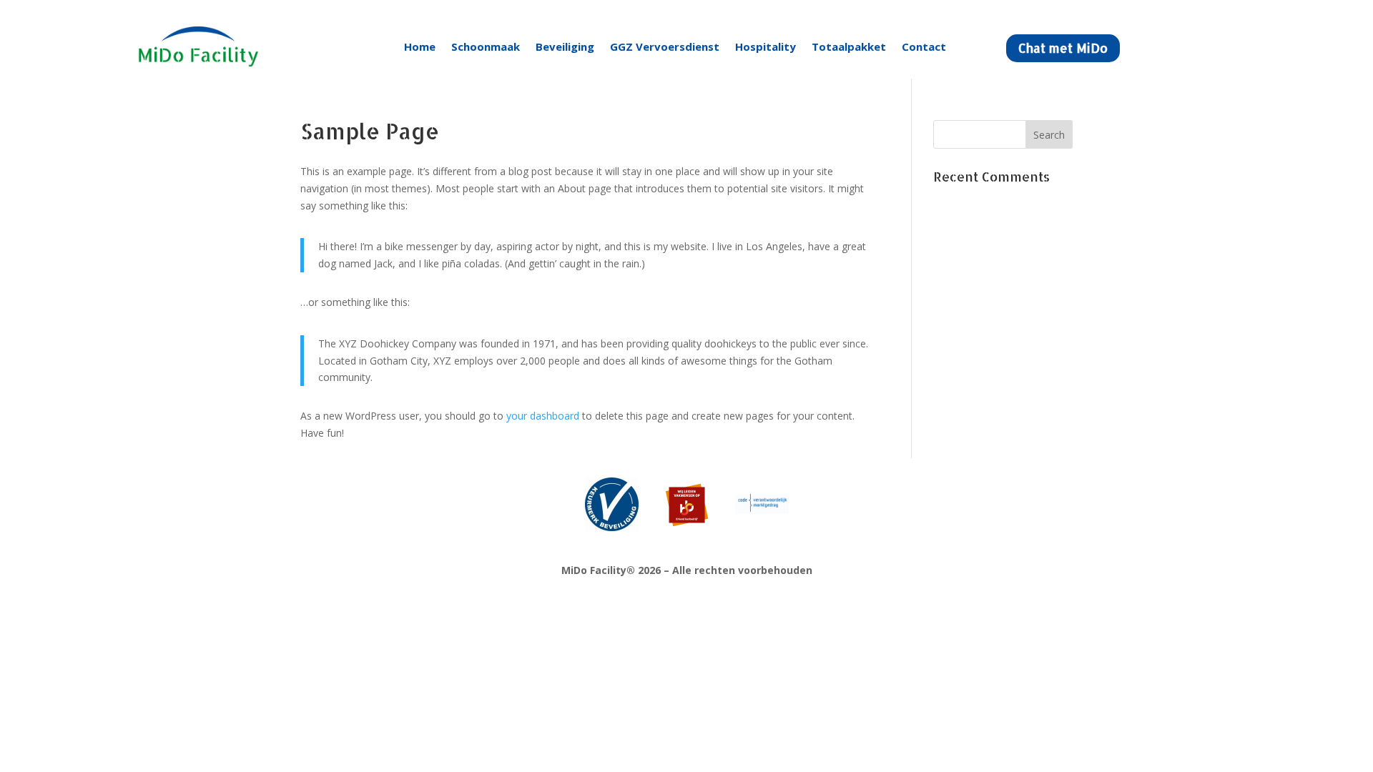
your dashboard (542, 415)
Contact (924, 46)
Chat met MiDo (1063, 48)
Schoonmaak (485, 46)
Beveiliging (565, 46)
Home (419, 46)
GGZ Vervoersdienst (664, 46)
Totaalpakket (849, 46)
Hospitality (765, 46)
